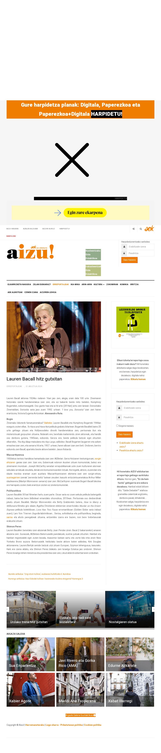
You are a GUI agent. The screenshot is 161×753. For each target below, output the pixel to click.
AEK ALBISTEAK (15, 292)
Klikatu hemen (138, 379)
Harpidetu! (64, 228)
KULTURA (98, 284)
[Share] (133, 228)
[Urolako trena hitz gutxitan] (31, 609)
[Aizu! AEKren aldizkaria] (30, 251)
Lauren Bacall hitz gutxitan (34, 379)
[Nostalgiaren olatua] (129, 609)
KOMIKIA (124, 284)
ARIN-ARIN (87, 284)
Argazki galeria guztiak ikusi (79, 715)
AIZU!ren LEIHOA (48, 292)
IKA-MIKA (75, 284)
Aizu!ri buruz (48, 228)
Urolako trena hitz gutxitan (28, 622)
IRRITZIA (134, 284)
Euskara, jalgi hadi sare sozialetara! (75, 620)
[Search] (140, 228)
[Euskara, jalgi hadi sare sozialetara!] (80, 609)
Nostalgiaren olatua (122, 622)
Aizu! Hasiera (12, 228)
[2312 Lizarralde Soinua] (132, 322)
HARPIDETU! (106, 114)
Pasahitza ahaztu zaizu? (131, 450)
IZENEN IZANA (31, 292)
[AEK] (149, 228)
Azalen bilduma (30, 228)
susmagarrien (13, 477)
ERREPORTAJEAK (61, 284)
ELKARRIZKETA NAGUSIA (19, 284)
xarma (10, 517)
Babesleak (11, 236)
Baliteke (48, 423)
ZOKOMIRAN (112, 284)
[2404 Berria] (80, 212)
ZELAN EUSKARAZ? (42, 284)
